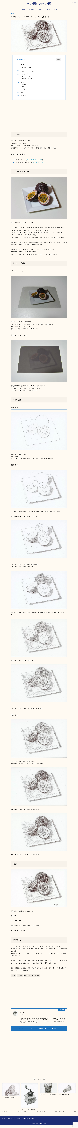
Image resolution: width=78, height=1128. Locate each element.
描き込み (24, 89)
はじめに (23, 64)
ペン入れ (23, 82)
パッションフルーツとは (27, 71)
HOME (23, 9)
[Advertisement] (39, 115)
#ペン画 (13, 975)
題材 (55, 9)
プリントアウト (26, 76)
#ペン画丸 (20, 975)
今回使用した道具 (26, 67)
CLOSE (58, 59)
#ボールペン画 (35, 975)
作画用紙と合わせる (27, 78)
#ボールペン (27, 975)
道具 (48, 9)
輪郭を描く (25, 84)
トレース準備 (24, 74)
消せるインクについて (38, 162)
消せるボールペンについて (34, 159)
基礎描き (24, 87)
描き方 (41, 9)
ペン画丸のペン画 (39, 3)
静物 (13, 13)
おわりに (23, 95)
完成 (22, 92)
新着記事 (31, 9)
